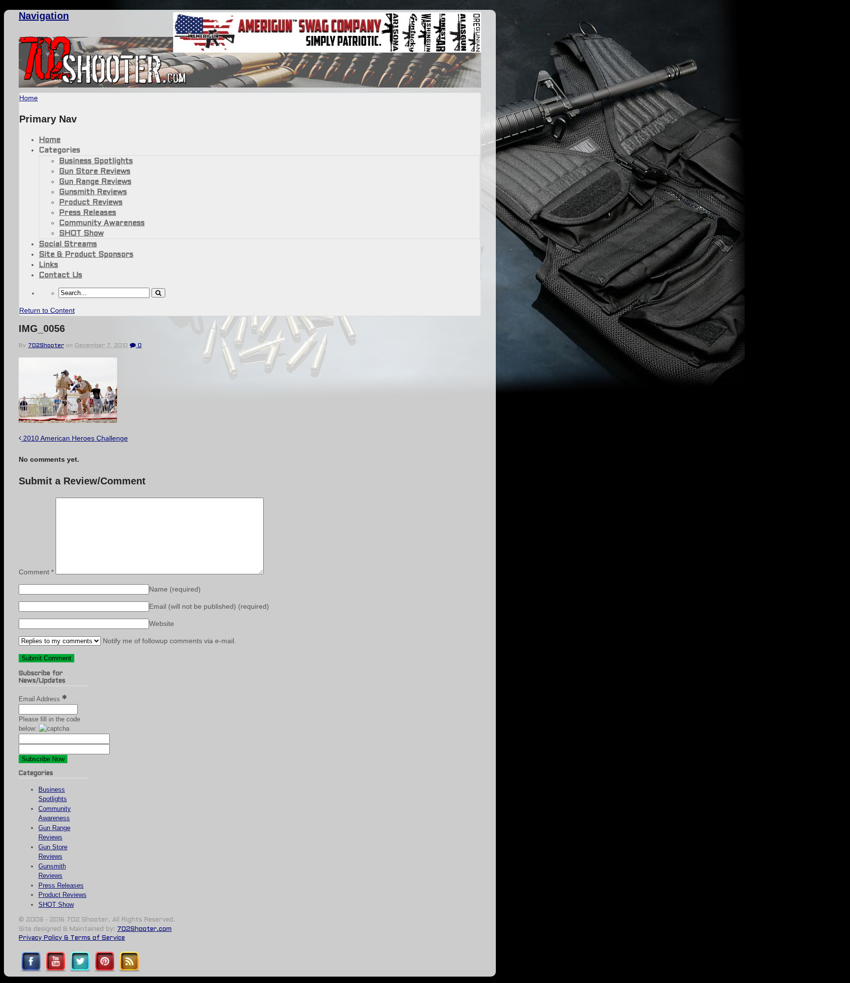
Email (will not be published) (209, 606)
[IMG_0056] (68, 420)
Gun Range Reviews (95, 182)
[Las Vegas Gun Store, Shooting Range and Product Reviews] (103, 82)
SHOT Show (81, 233)
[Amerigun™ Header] (327, 50)
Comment (36, 572)
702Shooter (46, 346)
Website (161, 623)
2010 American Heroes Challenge (74, 438)
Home (50, 140)
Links (48, 265)
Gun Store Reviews (94, 171)
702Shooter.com (144, 929)
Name (175, 589)
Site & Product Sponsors (86, 254)
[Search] (158, 293)
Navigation (44, 15)
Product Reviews (90, 202)
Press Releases (87, 212)
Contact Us (60, 275)
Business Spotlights (96, 161)
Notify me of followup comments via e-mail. (168, 641)
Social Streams (68, 244)
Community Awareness (102, 223)
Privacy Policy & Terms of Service (72, 938)
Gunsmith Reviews (93, 192)
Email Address (40, 699)
